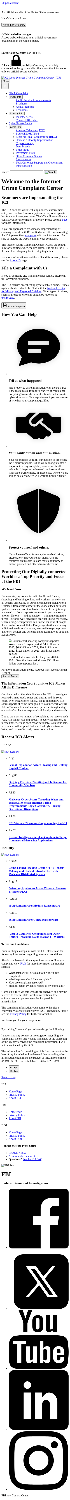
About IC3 (15, 1097)
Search (5, 172)
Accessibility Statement (22, 1156)
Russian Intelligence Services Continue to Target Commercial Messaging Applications (38, 839)
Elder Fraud (22, 149)
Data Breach (23, 146)
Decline (14, 1071)
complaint (30, 235)
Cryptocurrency (25, 143)
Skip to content (9, 2)
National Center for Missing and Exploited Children (33, 290)
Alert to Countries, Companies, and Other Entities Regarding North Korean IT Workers (36, 935)
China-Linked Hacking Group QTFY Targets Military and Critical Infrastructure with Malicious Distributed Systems (36, 871)
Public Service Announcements (33, 100)
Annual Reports (25, 106)
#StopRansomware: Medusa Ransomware (34, 905)
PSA (64, 219)
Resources (21, 109)
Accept (13, 1067)
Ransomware (23, 159)
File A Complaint (18, 93)
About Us (15, 260)
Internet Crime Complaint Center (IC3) (38, 77)
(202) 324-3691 (17, 1152)
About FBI (15, 1118)
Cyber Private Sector (20, 123)
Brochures (21, 103)
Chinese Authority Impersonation (34, 140)
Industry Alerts (24, 116)
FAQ (23, 963)
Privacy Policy (18, 1014)
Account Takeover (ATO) (30, 130)
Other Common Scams (29, 156)
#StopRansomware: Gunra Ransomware (33, 919)
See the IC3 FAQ (32, 1159)
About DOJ (15, 1138)
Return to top (8, 1077)
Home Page (15, 1091)
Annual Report (10, 676)
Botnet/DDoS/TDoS (27, 133)
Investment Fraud (26, 152)
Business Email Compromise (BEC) (36, 136)
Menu (6, 81)
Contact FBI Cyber (27, 120)
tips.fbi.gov (7, 297)
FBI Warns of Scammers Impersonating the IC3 (38, 823)
